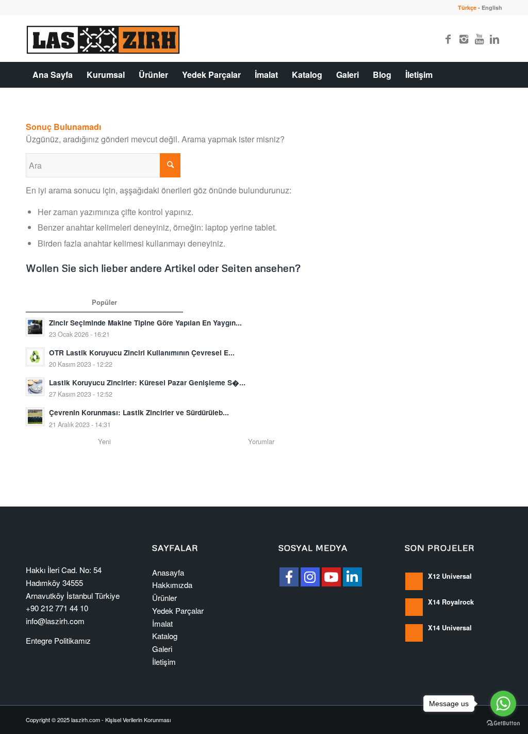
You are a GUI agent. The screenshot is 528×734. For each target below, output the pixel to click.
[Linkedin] (494, 38)
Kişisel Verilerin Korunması (138, 719)
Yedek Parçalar (178, 610)
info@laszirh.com (55, 620)
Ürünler (164, 597)
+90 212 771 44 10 (57, 607)
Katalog (164, 635)
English (492, 7)
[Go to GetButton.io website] (503, 723)
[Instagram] (463, 38)
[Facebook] (448, 38)
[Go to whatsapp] (503, 703)
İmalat (162, 623)
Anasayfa (168, 572)
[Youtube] (479, 38)
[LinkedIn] (352, 576)
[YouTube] (331, 576)
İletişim (164, 661)
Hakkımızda (172, 584)
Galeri (162, 648)
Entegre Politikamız (58, 640)
